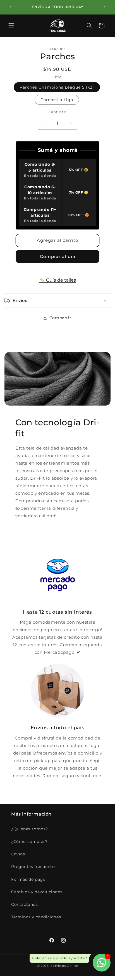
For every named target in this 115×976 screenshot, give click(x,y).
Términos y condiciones (36, 916)
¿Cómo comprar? (29, 841)
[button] (11, 25)
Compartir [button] (60, 317)
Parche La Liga (56, 99)
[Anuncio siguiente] (105, 7)
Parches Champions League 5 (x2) (57, 87)
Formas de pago (28, 879)
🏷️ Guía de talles (57, 280)
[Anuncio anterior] (10, 7)
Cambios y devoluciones (36, 891)
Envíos (18, 854)
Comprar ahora (57, 256)
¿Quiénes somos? (29, 828)
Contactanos (24, 904)
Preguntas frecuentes (34, 866)
